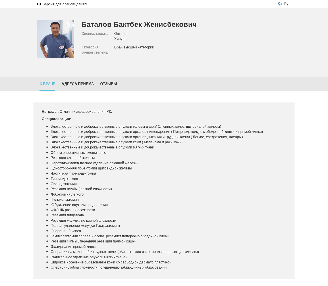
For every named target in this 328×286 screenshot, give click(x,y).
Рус (287, 3)
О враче (47, 83)
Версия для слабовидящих (64, 3)
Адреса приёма (78, 83)
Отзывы (108, 83)
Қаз (280, 3)
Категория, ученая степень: (94, 50)
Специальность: (94, 33)
